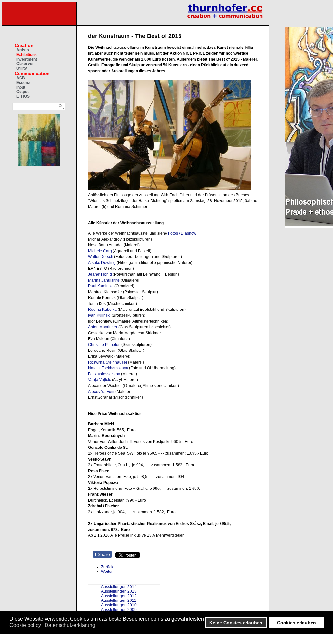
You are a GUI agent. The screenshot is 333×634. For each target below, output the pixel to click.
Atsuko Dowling (102, 262)
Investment (26, 59)
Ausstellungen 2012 (119, 596)
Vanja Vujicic (99, 380)
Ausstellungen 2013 (119, 591)
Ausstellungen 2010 (119, 605)
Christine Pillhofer (103, 344)
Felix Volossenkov (104, 374)
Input (20, 87)
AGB (20, 78)
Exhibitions (26, 54)
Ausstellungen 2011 (118, 600)
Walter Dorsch (100, 257)
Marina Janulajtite (104, 280)
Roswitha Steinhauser (107, 362)
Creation (24, 45)
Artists (22, 50)
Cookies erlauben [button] (296, 622)
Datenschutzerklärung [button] (70, 625)
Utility (21, 68)
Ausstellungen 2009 (119, 609)
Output (22, 92)
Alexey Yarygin (101, 391)
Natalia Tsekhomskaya (108, 368)
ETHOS (23, 96)
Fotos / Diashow (182, 233)
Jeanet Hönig (100, 274)
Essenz (23, 82)
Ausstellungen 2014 (119, 587)
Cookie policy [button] (25, 625)
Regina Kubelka (102, 309)
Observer (25, 64)
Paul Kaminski (100, 286)
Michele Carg (100, 251)
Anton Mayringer (102, 327)
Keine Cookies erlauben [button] (235, 622)
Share (102, 554)
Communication (32, 73)
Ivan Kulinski (99, 315)
